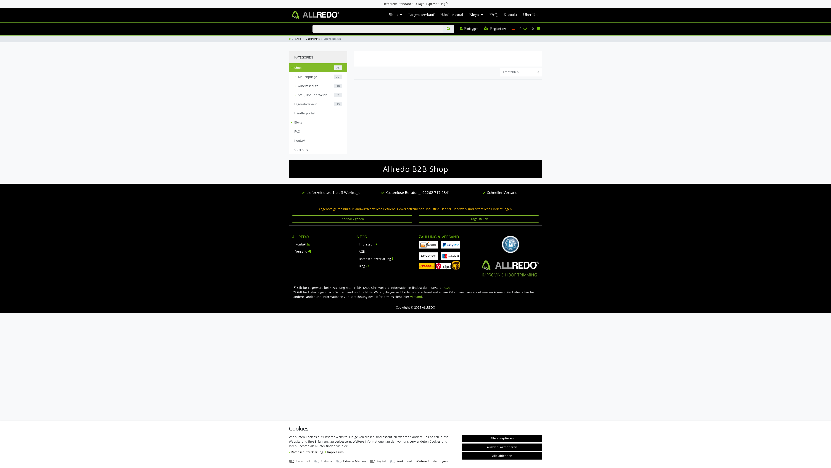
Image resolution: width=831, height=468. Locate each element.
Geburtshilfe (312, 38)
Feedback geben (352, 219)
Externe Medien (354, 461)
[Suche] (448, 29)
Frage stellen (479, 219)
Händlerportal (451, 14)
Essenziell (303, 461)
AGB (362, 251)
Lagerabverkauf (421, 14)
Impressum (367, 244)
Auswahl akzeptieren (502, 447)
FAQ (493, 14)
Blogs (474, 14)
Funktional (404, 461)
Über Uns (531, 14)
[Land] (513, 29)
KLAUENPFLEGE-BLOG (296, 25)
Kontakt (510, 14)
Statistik (326, 461)
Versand (301, 251)
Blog (362, 266)
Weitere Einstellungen (432, 461)
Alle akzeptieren (502, 438)
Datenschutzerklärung (375, 259)
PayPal (381, 461)
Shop (393, 14)
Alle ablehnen (502, 456)
